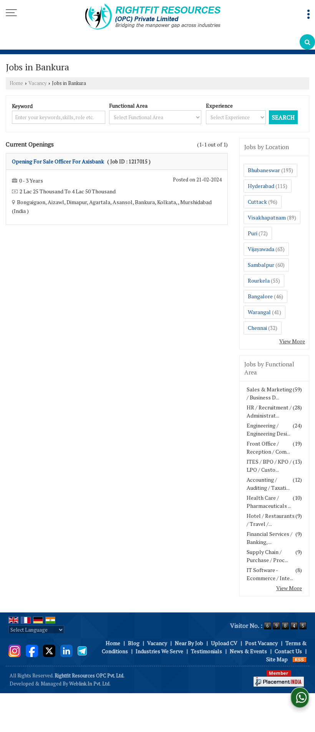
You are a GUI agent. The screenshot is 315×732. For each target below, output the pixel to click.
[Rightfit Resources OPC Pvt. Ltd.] (152, 17)
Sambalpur (261, 264)
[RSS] (300, 659)
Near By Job (189, 643)
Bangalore (260, 296)
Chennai (257, 327)
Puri (252, 233)
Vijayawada (261, 249)
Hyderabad (261, 186)
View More (292, 341)
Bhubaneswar (264, 170)
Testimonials (206, 651)
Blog (133, 643)
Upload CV (224, 643)
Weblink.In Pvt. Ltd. (90, 683)
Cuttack (257, 201)
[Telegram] (82, 650)
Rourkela (259, 280)
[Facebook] (32, 650)
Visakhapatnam (267, 217)
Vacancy (37, 83)
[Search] (307, 42)
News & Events (248, 651)
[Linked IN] (66, 650)
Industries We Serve (159, 651)
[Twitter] (49, 650)
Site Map (277, 659)
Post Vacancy (261, 643)
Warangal (259, 312)
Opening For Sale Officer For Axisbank (58, 161)
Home (16, 83)
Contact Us (288, 651)
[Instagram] (14, 650)
